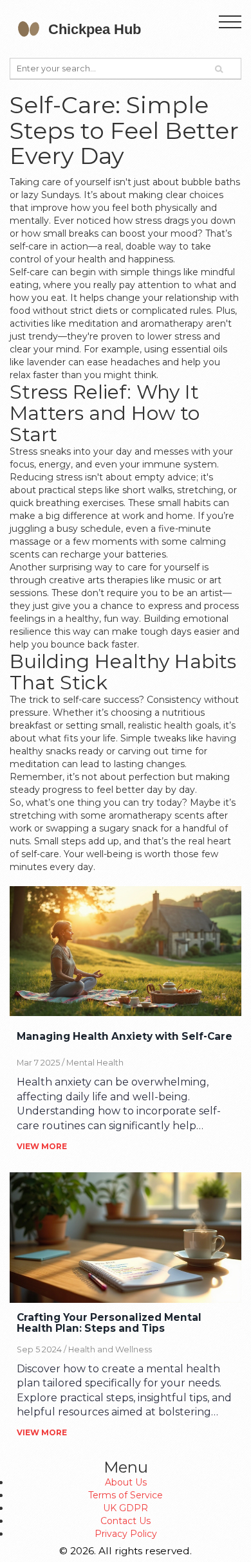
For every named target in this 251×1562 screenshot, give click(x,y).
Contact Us (125, 1521)
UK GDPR (125, 1508)
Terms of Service (125, 1495)
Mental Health (95, 1062)
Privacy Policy (126, 1533)
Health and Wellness (110, 1349)
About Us (126, 1482)
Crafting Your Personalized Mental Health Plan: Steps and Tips (109, 1323)
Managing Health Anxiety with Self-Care (124, 1036)
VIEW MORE (42, 1146)
